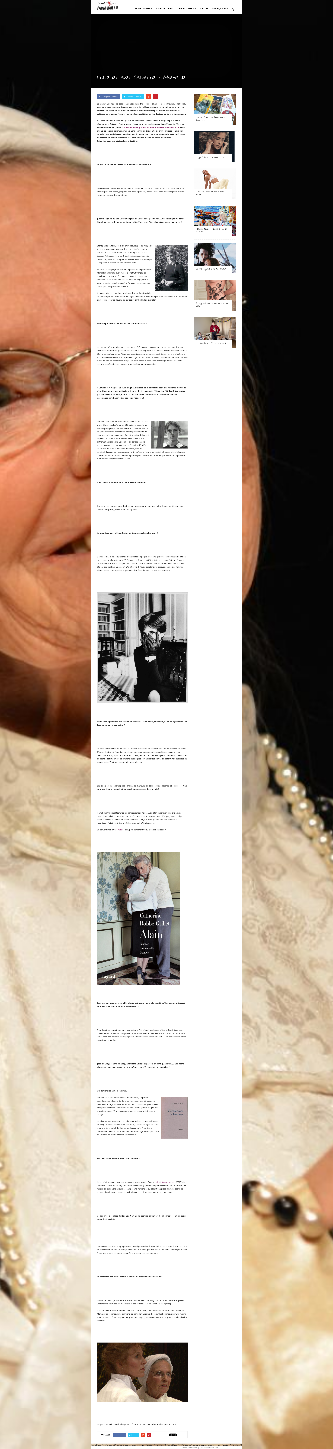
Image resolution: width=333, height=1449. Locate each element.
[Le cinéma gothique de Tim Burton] (215, 258)
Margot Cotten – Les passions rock (210, 157)
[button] (233, 10)
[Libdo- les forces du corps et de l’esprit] (215, 183)
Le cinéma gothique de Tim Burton (211, 269)
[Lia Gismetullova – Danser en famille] (215, 332)
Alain (120, 829)
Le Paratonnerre (144, 8)
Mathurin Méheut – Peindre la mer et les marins (211, 230)
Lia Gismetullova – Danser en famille (211, 343)
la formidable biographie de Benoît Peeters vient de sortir (150, 127)
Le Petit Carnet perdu (165, 1182)
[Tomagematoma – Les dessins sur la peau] (215, 295)
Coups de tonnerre (186, 8)
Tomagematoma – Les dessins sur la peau (212, 305)
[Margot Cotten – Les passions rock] (215, 146)
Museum (204, 8)
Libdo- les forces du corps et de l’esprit (210, 193)
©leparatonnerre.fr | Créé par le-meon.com (200, 1447)
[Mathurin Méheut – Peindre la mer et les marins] (215, 221)
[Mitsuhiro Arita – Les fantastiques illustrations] (215, 109)
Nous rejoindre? (220, 8)
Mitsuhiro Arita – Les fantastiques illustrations (210, 119)
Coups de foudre (164, 8)
